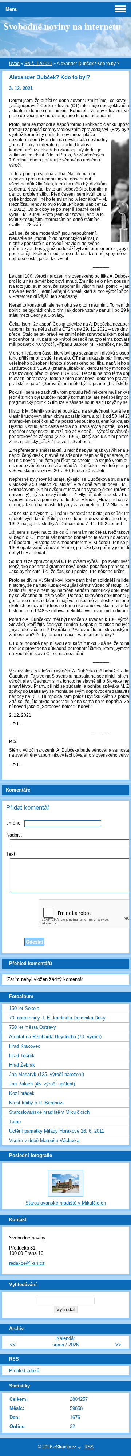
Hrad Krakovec (24, 1046)
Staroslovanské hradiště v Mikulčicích (49, 1112)
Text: (11, 854)
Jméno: (14, 823)
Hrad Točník (22, 1055)
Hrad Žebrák (22, 1065)
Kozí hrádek (22, 1093)
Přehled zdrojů (24, 1370)
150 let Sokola (24, 1008)
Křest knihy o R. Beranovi (36, 1102)
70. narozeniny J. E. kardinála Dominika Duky (57, 1018)
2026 (73, 1344)
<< (13, 1344)
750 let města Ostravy (32, 1027)
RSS (89, 1447)
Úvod (14, 63)
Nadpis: (14, 835)
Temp (15, 1121)
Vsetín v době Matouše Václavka (44, 1140)
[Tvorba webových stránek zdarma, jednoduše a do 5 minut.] (79, 1447)
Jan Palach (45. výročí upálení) (42, 1084)
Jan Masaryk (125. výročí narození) (46, 1074)
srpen (58, 1344)
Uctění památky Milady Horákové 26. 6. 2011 (56, 1131)
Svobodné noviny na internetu (62, 26)
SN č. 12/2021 (38, 63)
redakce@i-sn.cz (27, 1263)
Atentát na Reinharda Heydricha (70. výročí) (55, 1036)
